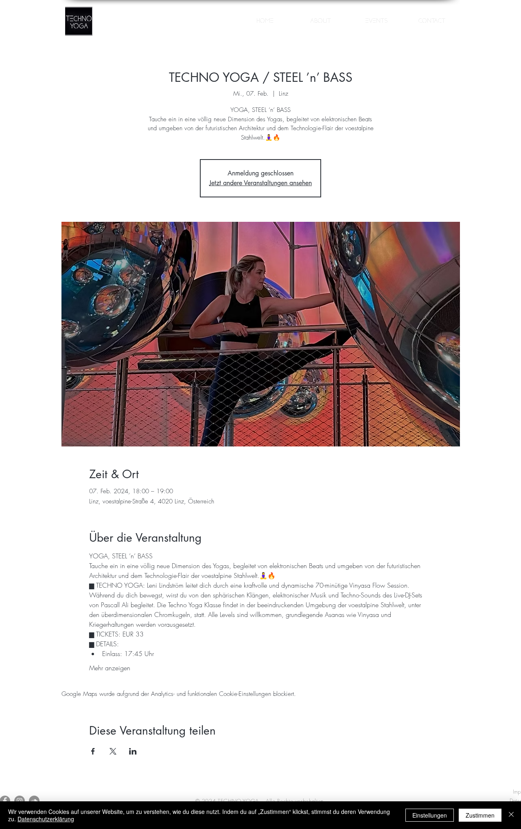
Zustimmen (480, 815)
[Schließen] (511, 815)
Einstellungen (429, 815)
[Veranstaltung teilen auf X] (113, 751)
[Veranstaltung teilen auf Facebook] (93, 751)
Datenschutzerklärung (46, 819)
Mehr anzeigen (109, 667)
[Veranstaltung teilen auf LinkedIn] (133, 751)
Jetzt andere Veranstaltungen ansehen (260, 183)
